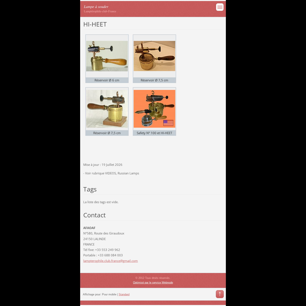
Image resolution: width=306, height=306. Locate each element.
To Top (220, 294)
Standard (124, 294)
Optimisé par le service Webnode (153, 282)
